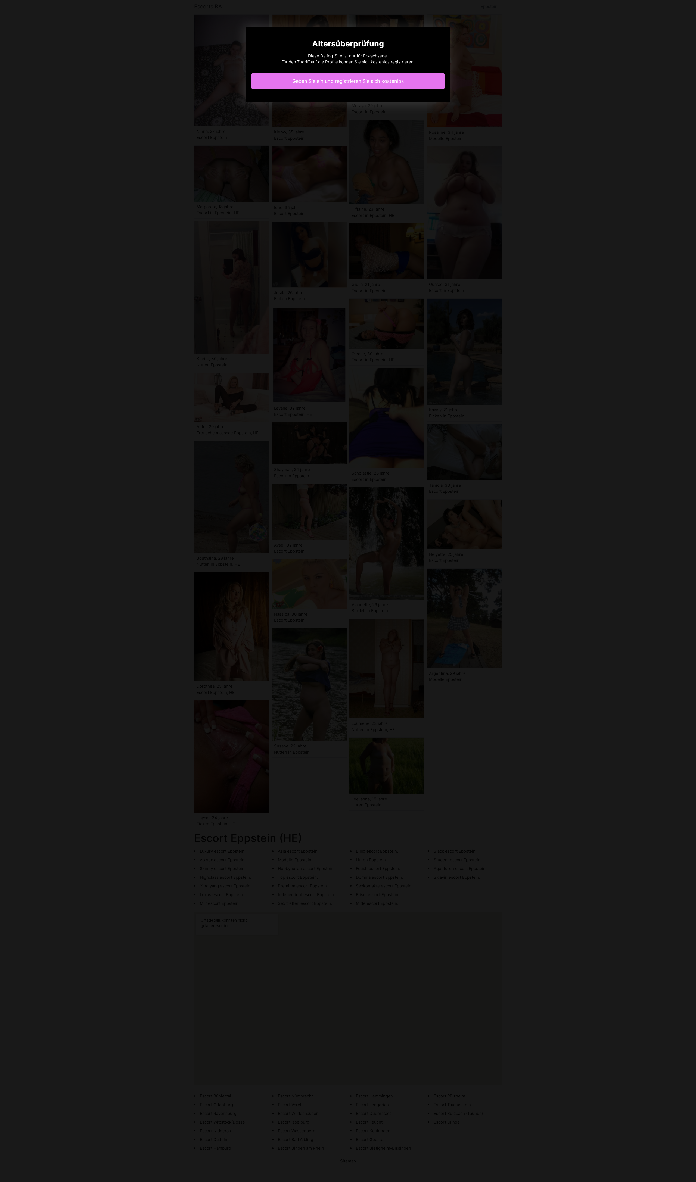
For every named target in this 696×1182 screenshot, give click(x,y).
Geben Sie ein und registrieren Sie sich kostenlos (348, 81)
